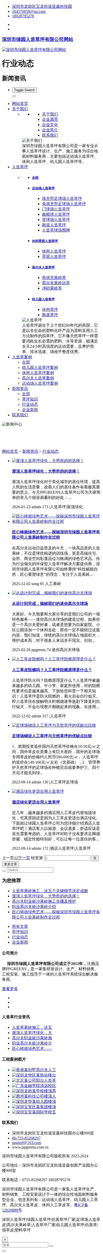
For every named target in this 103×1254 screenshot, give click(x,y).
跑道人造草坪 (54, 225)
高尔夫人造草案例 (38, 378)
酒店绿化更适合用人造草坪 (36, 802)
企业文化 (50, 125)
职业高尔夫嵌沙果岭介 (32, 1043)
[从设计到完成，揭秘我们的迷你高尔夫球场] (52, 593)
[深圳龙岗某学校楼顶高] (34, 1091)
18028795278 (23, 16)
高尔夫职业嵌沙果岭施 (32, 1038)
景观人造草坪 (54, 256)
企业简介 (50, 130)
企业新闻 (30, 410)
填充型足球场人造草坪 (62, 198)
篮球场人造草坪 (56, 219)
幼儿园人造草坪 (43, 299)
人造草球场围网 (56, 230)
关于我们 (50, 114)
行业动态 (30, 404)
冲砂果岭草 (52, 288)
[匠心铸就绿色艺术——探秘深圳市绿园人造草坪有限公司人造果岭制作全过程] (56, 521)
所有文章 (20, 926)
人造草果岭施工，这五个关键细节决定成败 (50, 891)
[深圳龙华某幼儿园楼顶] (34, 1101)
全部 (35, 178)
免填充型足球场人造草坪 (64, 204)
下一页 (24, 858)
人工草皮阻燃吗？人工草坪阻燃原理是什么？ (52, 670)
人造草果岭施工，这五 (32, 1027)
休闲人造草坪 (54, 251)
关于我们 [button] (20, 109)
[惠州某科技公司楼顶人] (34, 1096)
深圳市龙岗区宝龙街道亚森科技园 (42, 6)
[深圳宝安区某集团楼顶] (34, 1107)
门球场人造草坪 (56, 209)
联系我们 (50, 135)
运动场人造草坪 (43, 188)
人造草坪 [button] (20, 167)
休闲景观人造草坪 (45, 241)
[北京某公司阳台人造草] (34, 1080)
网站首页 (20, 103)
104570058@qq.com (29, 11)
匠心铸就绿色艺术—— (32, 1048)
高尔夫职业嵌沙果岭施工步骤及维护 (44, 901)
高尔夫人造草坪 (43, 267)
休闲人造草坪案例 (38, 373)
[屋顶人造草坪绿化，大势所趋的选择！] (48, 461)
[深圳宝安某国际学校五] (34, 1112)
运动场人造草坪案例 (40, 383)
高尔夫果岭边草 (56, 283)
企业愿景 (50, 119)
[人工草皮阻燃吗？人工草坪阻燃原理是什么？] (54, 659)
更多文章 (10, 864)
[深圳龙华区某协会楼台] (34, 1075)
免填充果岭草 (54, 277)
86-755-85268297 (26, 1138)
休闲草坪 (50, 309)
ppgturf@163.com (26, 1143)
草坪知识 (30, 399)
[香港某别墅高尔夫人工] (34, 1070)
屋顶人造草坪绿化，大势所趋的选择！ (46, 471)
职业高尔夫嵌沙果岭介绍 (34, 906)
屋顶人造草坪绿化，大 (32, 1033)
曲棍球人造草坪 (56, 214)
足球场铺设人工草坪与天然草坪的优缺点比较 (52, 736)
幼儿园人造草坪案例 (40, 367)
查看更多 (10, 989)
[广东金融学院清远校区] (34, 1086)
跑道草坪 (50, 315)
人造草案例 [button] (22, 357)
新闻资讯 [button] (20, 388)
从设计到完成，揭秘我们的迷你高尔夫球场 (50, 603)
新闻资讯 (30, 451)
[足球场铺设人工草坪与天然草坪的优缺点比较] (54, 725)
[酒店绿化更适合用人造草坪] (38, 791)
